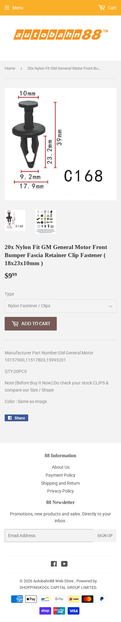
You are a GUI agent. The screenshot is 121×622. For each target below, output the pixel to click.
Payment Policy (60, 475)
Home (10, 68)
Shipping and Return (60, 483)
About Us (60, 467)
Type (9, 293)
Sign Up (104, 535)
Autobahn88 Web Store (53, 581)
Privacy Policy (60, 490)
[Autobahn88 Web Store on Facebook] (54, 564)
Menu (17, 7)
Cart (111, 7)
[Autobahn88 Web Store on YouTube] (64, 564)
